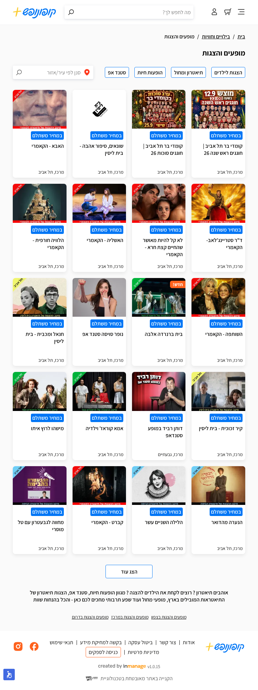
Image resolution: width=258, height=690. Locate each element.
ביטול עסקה (140, 642)
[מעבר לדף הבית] (34, 12)
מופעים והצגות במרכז (129, 617)
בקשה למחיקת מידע (101, 642)
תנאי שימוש (61, 642)
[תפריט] (241, 12)
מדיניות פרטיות (143, 652)
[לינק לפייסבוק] (34, 650)
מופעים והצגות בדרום (90, 617)
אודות (189, 642)
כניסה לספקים (103, 652)
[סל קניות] (228, 12)
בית (241, 36)
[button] (9, 674)
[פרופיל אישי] (214, 12)
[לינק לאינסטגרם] (18, 650)
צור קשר (167, 642)
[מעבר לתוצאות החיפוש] (71, 12)
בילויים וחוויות (216, 36)
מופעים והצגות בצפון (168, 617)
